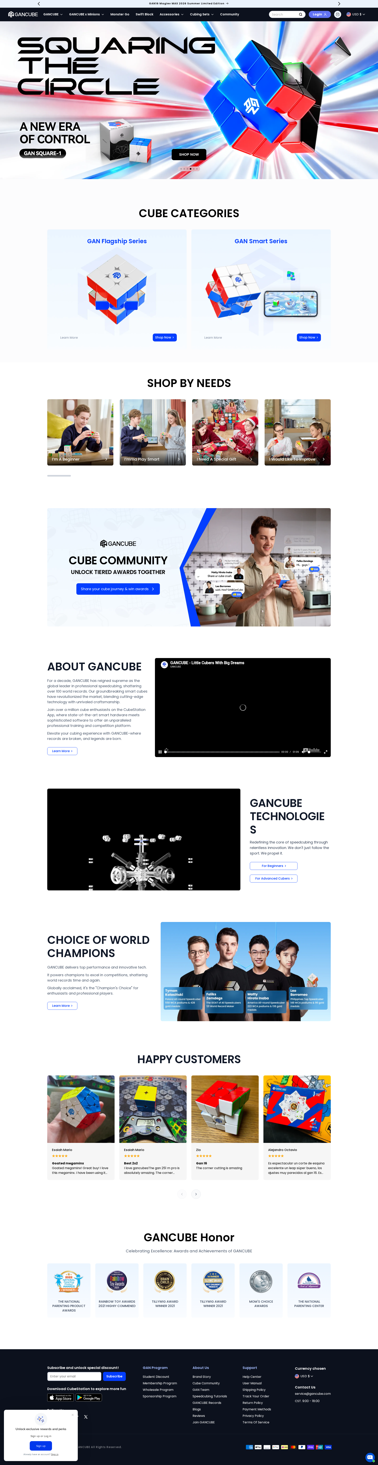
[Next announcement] (339, 3)
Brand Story (202, 1376)
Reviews (199, 1416)
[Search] (300, 14)
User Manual (252, 1383)
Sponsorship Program (159, 1396)
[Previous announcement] (38, 3)
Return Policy (253, 1402)
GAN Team (201, 1389)
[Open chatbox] (370, 1457)
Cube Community (206, 1383)
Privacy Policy (253, 1416)
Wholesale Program (158, 1389)
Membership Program (160, 1383)
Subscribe (114, 1376)
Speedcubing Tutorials (210, 1396)
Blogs (197, 1409)
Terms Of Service (256, 1422)
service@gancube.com (313, 1393)
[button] (337, 14)
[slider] (222, 752)
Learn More (69, 337)
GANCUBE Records (207, 1402)
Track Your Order (256, 1396)
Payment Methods (257, 1409)
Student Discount (156, 1376)
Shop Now (163, 337)
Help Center (252, 1376)
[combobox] (287, 14)
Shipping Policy (254, 1389)
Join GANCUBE (204, 1422)
